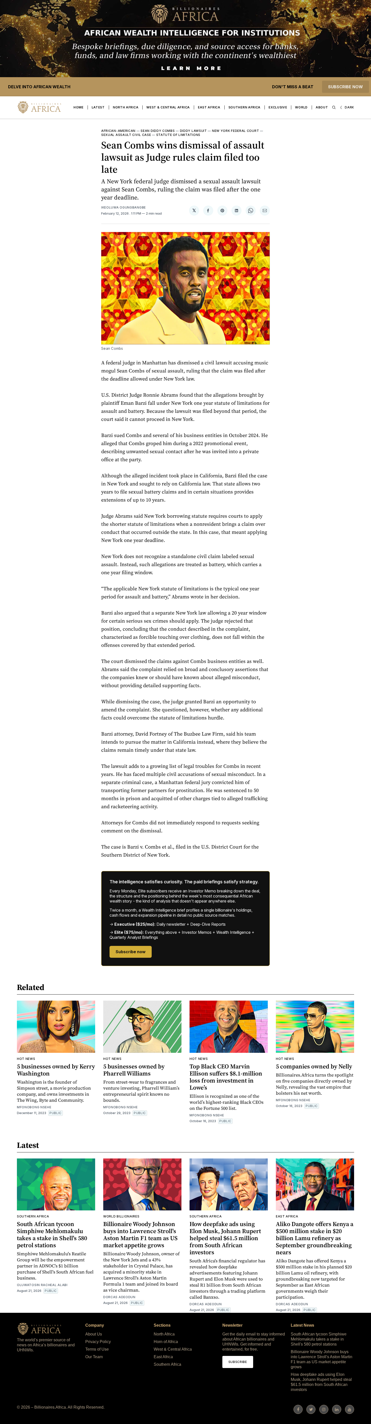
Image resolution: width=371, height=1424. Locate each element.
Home (78, 107)
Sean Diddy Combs (158, 131)
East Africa (209, 107)
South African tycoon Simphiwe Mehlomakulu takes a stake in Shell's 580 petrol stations (52, 1234)
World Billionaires (121, 1216)
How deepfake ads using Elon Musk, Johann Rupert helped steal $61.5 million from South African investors (225, 1238)
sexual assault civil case (126, 135)
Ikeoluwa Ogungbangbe (123, 207)
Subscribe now (345, 86)
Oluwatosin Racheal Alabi (42, 1285)
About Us (93, 1334)
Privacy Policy (98, 1342)
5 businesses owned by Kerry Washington (56, 1070)
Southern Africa (244, 107)
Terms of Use (97, 1349)
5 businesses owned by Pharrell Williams (134, 1070)
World (301, 107)
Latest (98, 107)
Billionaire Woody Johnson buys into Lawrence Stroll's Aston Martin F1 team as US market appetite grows (140, 1234)
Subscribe (237, 1362)
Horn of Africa (166, 1342)
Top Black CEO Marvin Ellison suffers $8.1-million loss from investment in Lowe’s (226, 1077)
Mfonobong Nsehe (34, 1107)
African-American (118, 131)
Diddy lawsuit (193, 131)
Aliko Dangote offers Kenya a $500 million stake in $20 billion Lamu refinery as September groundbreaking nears (314, 1238)
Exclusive (278, 107)
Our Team (94, 1357)
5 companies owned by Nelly (314, 1066)
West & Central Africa (168, 107)
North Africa (125, 107)
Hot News (26, 1059)
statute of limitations (178, 135)
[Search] (334, 107)
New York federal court (235, 131)
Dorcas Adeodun (119, 1297)
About (322, 107)
